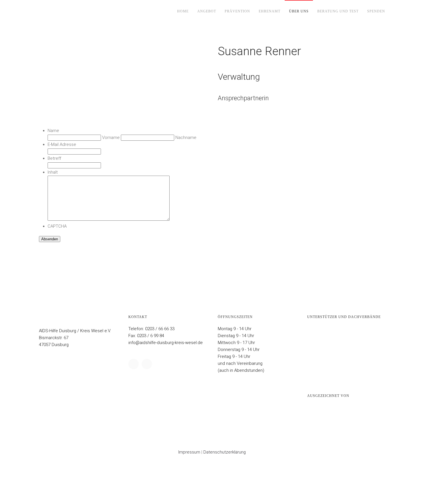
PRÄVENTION (237, 11)
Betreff (54, 158)
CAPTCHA (57, 226)
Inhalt (53, 172)
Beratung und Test (338, 11)
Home (183, 11)
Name (53, 130)
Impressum (189, 452)
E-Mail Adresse (62, 144)
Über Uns (299, 11)
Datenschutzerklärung (224, 452)
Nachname (185, 137)
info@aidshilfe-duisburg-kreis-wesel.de (165, 342)
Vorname (111, 137)
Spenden (376, 11)
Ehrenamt (269, 11)
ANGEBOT (206, 11)
